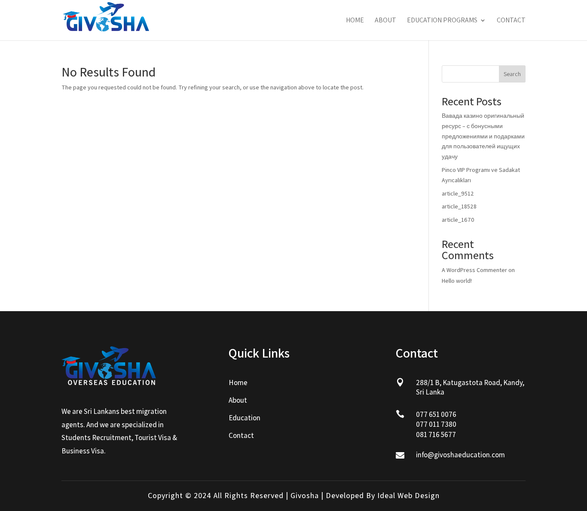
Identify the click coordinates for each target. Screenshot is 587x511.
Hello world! (457, 281)
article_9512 (458, 193)
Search (512, 74)
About (385, 20)
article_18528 (459, 206)
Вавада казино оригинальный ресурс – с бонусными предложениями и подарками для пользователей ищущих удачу (483, 136)
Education (244, 417)
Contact (511, 20)
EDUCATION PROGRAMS (442, 20)
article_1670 (458, 219)
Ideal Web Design (408, 495)
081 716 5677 (436, 434)
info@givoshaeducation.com (460, 454)
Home (355, 20)
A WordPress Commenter (474, 270)
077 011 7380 (436, 424)
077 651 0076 (436, 414)
